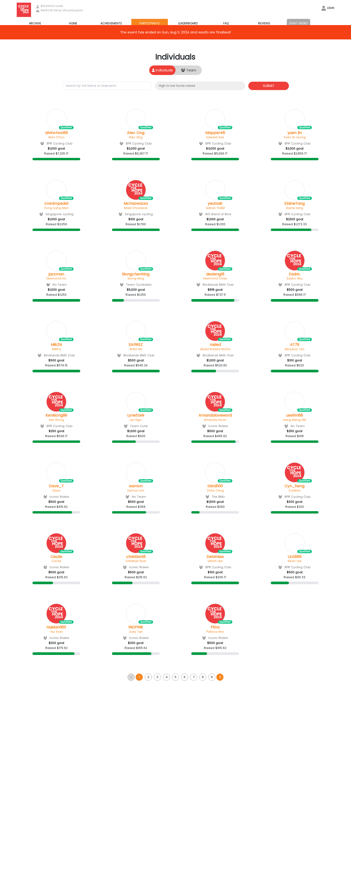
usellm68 (294, 415)
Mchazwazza (136, 203)
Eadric (294, 274)
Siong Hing (136, 278)
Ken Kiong (56, 420)
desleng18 (215, 274)
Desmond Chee (215, 278)
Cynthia (294, 490)
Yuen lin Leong (295, 137)
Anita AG (135, 349)
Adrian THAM (215, 208)
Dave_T (56, 486)
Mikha (56, 349)
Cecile (56, 557)
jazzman (56, 274)
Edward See (215, 137)
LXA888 (295, 557)
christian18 (136, 557)
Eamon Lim (136, 490)
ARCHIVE (35, 23)
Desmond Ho (56, 278)
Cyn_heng (294, 486)
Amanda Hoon (215, 420)
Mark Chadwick (135, 208)
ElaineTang (294, 203)
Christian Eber (135, 561)
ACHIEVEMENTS (111, 23)
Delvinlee (215, 557)
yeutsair (215, 203)
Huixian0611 (56, 627)
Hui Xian (56, 632)
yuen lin (294, 133)
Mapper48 (215, 133)
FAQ (226, 23)
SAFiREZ (136, 345)
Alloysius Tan (294, 349)
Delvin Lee (215, 561)
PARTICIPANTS (149, 23)
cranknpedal (56, 203)
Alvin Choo (56, 137)
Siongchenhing (135, 274)
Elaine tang (294, 208)
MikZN (56, 345)
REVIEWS (264, 23)
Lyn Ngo (136, 420)
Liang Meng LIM (294, 420)
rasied (215, 345)
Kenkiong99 (56, 415)
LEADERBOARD (188, 23)
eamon (136, 486)
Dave (56, 490)
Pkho (215, 627)
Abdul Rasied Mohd (215, 349)
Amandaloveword (215, 415)
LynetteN (135, 415)
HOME (73, 23)
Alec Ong (135, 133)
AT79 (294, 345)
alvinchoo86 (56, 133)
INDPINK (135, 627)
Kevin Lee (295, 561)
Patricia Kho (215, 632)
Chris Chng (215, 490)
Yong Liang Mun (56, 208)
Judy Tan (136, 632)
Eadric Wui (295, 278)
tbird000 (215, 486)
